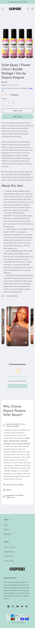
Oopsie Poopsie (20, 622)
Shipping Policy (9, 552)
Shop (5, 525)
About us (7, 529)
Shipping (4, 84)
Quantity (4, 98)
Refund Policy (9, 556)
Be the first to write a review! (17, 386)
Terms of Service (10, 547)
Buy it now (17, 116)
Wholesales (8, 534)
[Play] (17, 326)
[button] (2, 9)
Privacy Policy (9, 561)
